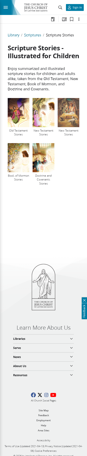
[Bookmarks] (71, 19)
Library (13, 35)
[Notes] (53, 19)
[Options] (79, 19)
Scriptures (32, 35)
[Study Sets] (64, 19)
